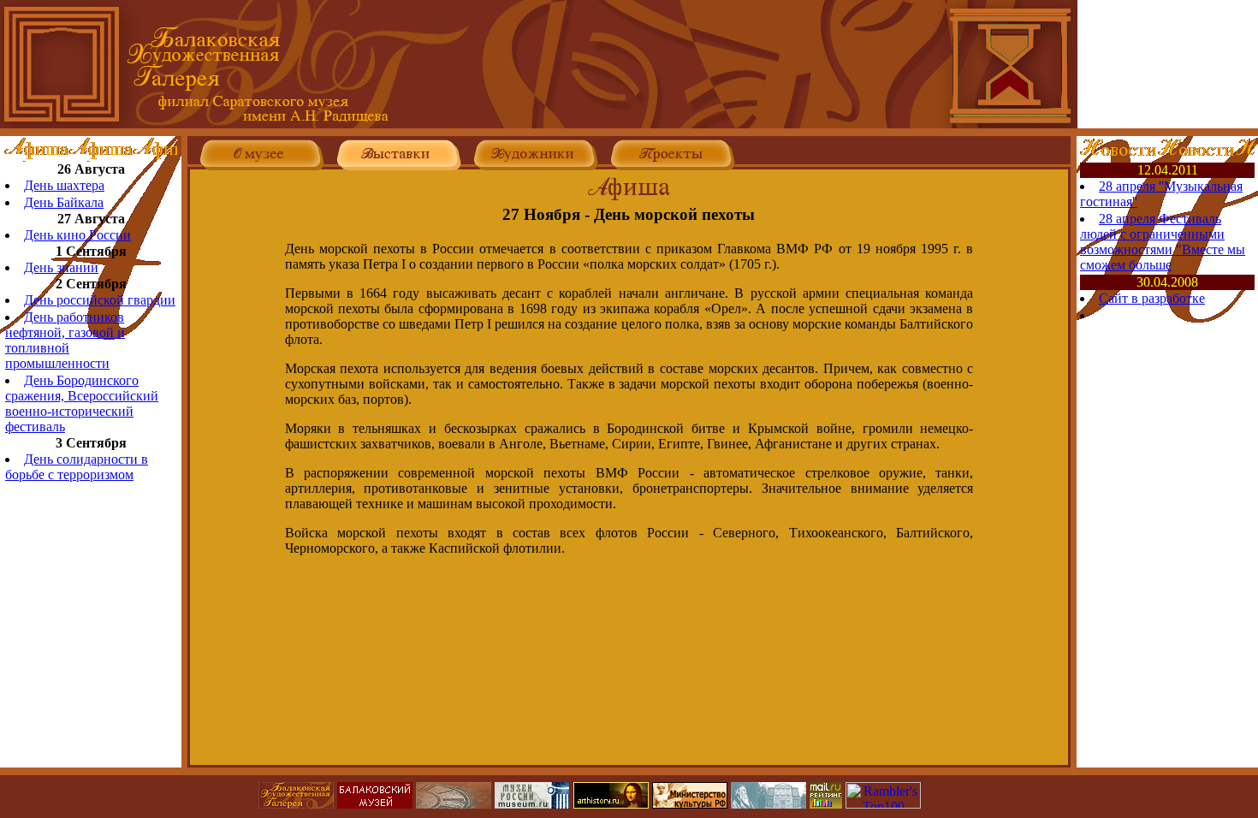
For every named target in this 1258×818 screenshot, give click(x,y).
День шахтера (64, 185)
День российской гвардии (99, 300)
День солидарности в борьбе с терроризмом (76, 467)
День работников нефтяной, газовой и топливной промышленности (65, 340)
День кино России (77, 235)
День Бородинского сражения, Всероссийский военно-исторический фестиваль (81, 403)
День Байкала (64, 202)
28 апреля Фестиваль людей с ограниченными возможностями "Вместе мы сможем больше (1162, 241)
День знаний (61, 267)
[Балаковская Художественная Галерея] (538, 123)
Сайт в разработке (1152, 298)
